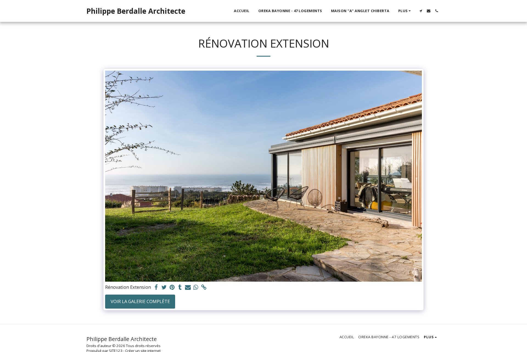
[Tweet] (164, 287)
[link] (204, 287)
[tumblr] (180, 287)
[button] (420, 11)
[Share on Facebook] (156, 287)
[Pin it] (172, 287)
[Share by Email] (188, 287)
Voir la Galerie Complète (140, 301)
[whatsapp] (196, 287)
